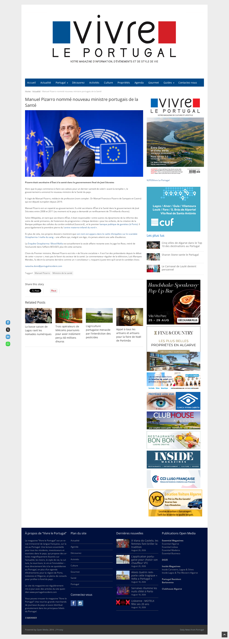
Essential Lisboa (170, 546)
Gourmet (153, 82)
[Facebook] (73, 603)
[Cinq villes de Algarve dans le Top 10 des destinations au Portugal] (153, 248)
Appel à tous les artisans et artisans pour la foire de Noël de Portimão (128, 335)
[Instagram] (80, 603)
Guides (168, 82)
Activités (94, 82)
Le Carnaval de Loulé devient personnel (179, 268)
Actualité (45, 82)
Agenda (139, 82)
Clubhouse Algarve (172, 588)
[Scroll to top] (224, 634)
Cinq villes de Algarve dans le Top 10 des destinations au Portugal (182, 244)
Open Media (42, 629)
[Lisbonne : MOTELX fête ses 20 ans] (123, 604)
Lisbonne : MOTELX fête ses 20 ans (142, 602)
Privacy (59, 629)
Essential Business (171, 553)
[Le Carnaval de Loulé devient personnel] (153, 271)
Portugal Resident (172, 579)
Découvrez (78, 82)
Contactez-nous (187, 82)
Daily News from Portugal (192, 629)
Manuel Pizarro (42, 273)
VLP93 (150, 180)
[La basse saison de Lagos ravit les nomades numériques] (38, 315)
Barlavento (168, 582)
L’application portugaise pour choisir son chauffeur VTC (144, 560)
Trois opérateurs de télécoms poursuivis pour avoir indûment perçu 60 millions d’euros (67, 334)
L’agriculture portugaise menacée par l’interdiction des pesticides (98, 331)
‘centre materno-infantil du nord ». (80, 227)
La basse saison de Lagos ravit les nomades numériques (38, 330)
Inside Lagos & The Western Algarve (180, 572)
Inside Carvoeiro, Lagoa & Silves (178, 569)
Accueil (31, 82)
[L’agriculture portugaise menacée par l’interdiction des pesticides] (99, 315)
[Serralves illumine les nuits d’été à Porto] (123, 594)
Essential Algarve (170, 543)
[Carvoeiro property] (173, 348)
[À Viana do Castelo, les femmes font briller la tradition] (123, 546)
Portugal (61, 82)
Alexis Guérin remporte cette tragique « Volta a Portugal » (144, 575)
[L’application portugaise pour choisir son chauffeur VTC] (123, 562)
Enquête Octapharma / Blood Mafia (45, 243)
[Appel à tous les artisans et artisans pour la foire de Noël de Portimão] (129, 317)
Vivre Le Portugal (161, 180)
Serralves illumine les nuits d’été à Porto (144, 589)
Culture (108, 82)
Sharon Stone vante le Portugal (180, 254)
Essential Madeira (171, 550)
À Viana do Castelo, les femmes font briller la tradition (144, 544)
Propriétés (124, 82)
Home (28, 91)
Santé (73, 577)
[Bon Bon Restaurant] (173, 440)
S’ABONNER (31, 617)
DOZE (165, 559)
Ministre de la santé (62, 273)
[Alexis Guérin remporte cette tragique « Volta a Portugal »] (123, 578)
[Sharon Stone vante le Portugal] (153, 259)
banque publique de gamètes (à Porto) (119, 224)
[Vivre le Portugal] (114, 39)
